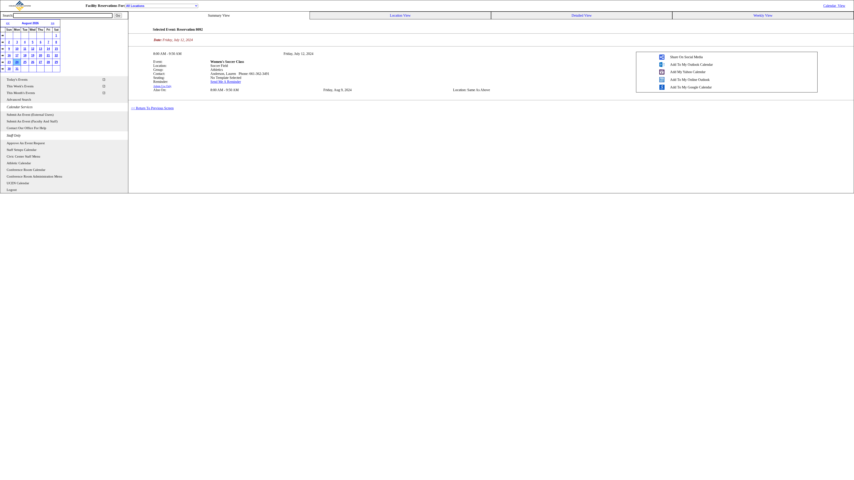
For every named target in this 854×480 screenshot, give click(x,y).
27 (40, 62)
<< (8, 23)
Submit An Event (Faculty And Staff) (32, 121)
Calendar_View (834, 6)
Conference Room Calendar (26, 170)
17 (16, 55)
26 (32, 62)
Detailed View (582, 15)
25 (24, 62)
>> (52, 23)
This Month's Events (21, 93)
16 (9, 55)
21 (48, 55)
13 (40, 48)
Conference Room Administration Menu (34, 176)
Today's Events (17, 79)
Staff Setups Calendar (21, 150)
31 (16, 68)
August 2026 (30, 23)
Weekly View (763, 15)
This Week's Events (20, 86)
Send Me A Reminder (225, 82)
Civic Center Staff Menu (23, 156)
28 (48, 62)
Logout (12, 190)
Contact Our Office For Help (26, 128)
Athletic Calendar (19, 163)
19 (32, 55)
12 (32, 48)
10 (16, 48)
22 (56, 55)
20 (40, 55)
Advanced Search (19, 99)
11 (24, 48)
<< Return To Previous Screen (152, 108)
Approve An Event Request (26, 143)
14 (48, 48)
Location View (400, 15)
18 (24, 55)
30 (9, 68)
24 (16, 62)
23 (9, 62)
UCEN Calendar (18, 183)
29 (56, 62)
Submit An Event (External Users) (30, 114)
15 (56, 48)
